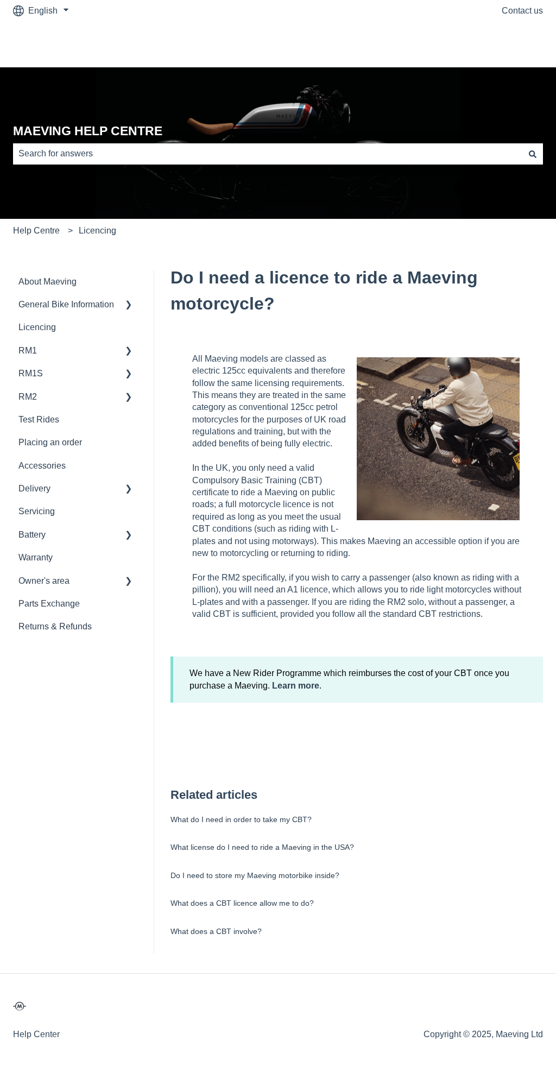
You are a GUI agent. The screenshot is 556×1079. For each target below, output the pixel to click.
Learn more (295, 685)
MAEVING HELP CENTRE (87, 131)
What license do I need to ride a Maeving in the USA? (262, 847)
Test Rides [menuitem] (38, 419)
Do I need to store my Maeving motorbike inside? (254, 875)
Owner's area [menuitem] (44, 580)
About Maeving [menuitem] (47, 281)
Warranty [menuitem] (35, 557)
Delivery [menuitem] (34, 488)
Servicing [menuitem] (36, 511)
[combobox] (267, 153)
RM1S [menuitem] (30, 373)
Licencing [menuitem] (37, 327)
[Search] (532, 153)
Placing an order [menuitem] (50, 442)
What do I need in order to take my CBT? (241, 819)
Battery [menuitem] (32, 534)
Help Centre (36, 230)
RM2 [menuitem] (27, 396)
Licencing (97, 230)
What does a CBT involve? (216, 931)
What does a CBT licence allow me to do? (242, 903)
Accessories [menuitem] (42, 465)
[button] (128, 305)
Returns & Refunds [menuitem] (55, 626)
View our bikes (503, 44)
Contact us (522, 10)
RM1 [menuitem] (27, 350)
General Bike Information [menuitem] (66, 304)
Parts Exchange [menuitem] (49, 603)
